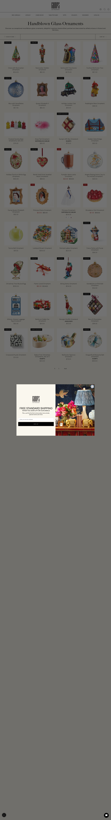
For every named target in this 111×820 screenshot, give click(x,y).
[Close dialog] (92, 386)
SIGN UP (36, 424)
